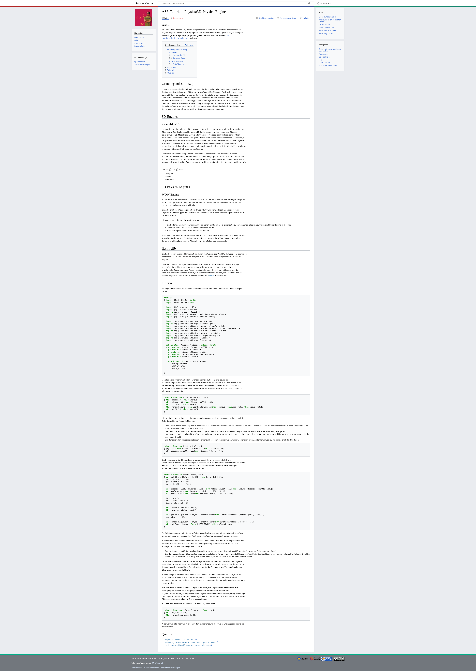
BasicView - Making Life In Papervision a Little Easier (188, 645)
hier (211, 275)
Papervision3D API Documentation (180, 639)
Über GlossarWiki (151, 667)
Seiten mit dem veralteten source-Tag (330, 50)
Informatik (323, 54)
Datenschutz (137, 667)
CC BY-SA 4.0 (157, 663)
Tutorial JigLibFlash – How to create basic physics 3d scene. (190, 642)
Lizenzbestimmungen (170, 667)
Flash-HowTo (324, 62)
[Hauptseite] (144, 17)
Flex (320, 60)
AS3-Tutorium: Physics (328, 65)
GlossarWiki (143, 3)
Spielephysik (324, 57)
